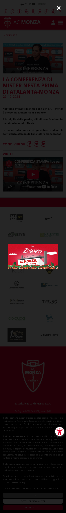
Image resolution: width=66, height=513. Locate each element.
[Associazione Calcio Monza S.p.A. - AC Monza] (33, 256)
